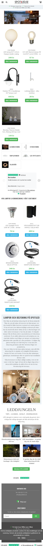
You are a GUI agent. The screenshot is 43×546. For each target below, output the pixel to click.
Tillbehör (13, 164)
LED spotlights (35, 156)
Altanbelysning (15, 147)
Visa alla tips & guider (21, 469)
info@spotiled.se (21, 494)
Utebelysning (34, 147)
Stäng (23, 538)
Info (19, 538)
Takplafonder (14, 156)
